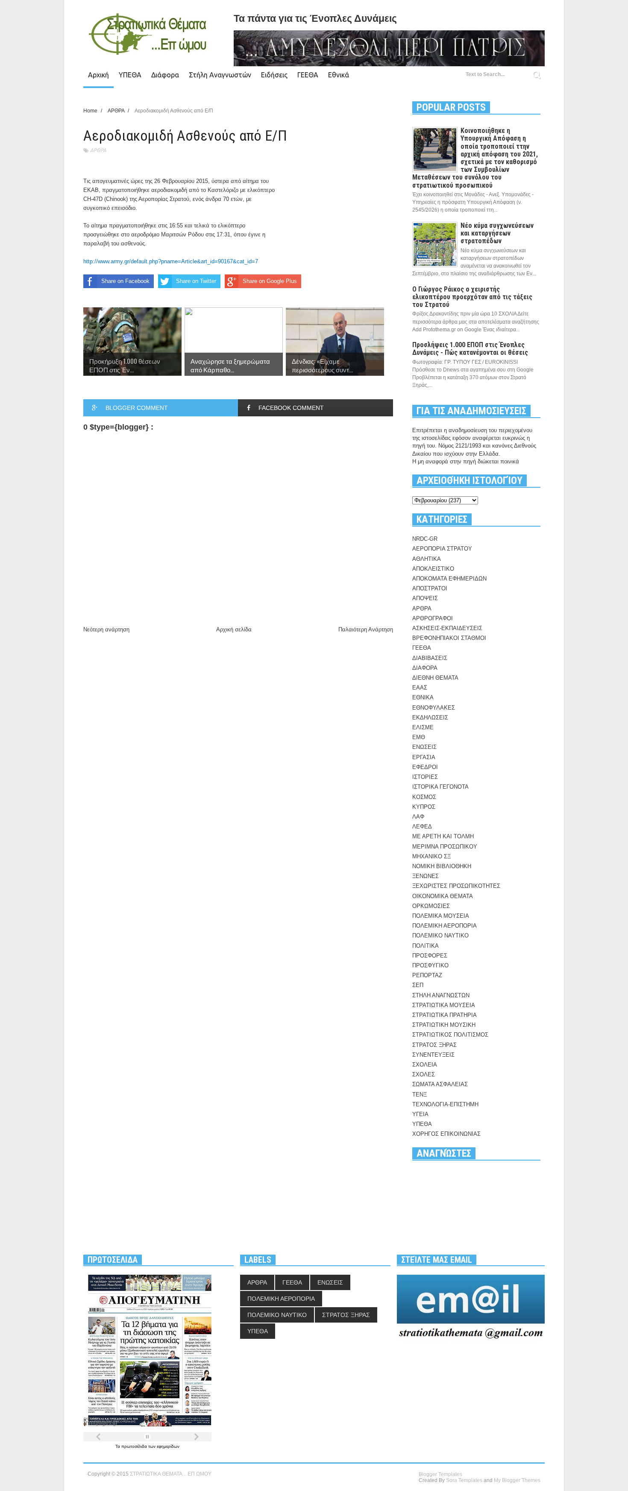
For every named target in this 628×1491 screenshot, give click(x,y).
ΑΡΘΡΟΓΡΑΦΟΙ (432, 618)
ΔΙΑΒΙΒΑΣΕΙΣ (429, 658)
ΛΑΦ (418, 816)
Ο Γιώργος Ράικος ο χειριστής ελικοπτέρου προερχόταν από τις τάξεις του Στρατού (472, 297)
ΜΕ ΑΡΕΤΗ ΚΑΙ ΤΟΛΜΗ (443, 836)
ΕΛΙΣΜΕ (423, 727)
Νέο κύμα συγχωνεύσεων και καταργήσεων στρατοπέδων (497, 233)
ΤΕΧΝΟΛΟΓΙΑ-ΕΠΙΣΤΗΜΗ (445, 1104)
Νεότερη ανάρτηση (106, 629)
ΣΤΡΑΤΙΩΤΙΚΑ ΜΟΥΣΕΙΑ (443, 1005)
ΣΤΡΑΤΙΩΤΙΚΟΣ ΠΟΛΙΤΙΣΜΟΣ (450, 1034)
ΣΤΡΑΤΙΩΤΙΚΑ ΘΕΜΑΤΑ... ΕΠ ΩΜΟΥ (170, 1474)
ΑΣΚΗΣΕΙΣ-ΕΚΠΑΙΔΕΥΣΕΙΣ (447, 628)
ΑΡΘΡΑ (98, 150)
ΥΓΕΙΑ (420, 1114)
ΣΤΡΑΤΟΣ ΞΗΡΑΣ (434, 1045)
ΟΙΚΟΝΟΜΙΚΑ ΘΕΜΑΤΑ (442, 896)
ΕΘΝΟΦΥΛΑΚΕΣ (433, 707)
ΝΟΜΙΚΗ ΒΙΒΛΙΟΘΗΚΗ (441, 866)
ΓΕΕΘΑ (307, 75)
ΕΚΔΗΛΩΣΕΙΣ (430, 717)
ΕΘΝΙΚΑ (423, 697)
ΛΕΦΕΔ (422, 826)
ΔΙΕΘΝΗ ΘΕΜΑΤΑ (435, 678)
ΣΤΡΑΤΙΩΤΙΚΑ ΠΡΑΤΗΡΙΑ (444, 1015)
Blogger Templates (440, 1474)
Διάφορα (165, 75)
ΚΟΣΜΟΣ (424, 797)
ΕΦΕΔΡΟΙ (425, 767)
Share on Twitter (196, 281)
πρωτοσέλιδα (134, 1446)
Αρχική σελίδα (234, 629)
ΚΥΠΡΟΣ (423, 807)
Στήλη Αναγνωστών (220, 75)
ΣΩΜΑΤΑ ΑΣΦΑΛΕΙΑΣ (440, 1084)
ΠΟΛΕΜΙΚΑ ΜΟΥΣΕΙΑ (440, 916)
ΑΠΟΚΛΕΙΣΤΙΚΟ (433, 569)
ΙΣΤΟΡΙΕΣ (425, 777)
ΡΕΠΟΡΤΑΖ (427, 975)
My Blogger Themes (517, 1480)
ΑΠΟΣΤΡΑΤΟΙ (429, 588)
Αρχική (98, 75)
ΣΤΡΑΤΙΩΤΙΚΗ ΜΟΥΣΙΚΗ (443, 1025)
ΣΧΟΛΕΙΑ (424, 1064)
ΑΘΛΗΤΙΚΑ (426, 559)
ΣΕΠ (417, 985)
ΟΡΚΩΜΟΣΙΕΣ (431, 906)
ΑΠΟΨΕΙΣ (425, 598)
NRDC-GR (424, 539)
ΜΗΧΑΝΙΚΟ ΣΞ (431, 856)
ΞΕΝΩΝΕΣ (425, 876)
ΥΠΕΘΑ (130, 75)
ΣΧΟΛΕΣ (423, 1074)
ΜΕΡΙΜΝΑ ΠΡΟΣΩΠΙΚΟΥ (444, 846)
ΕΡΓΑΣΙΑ (423, 757)
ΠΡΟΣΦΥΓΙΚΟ (430, 965)
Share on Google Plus (270, 281)
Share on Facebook (125, 281)
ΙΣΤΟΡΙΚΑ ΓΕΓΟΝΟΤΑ (440, 787)
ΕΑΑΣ (419, 687)
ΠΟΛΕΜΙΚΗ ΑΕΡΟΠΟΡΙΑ (444, 925)
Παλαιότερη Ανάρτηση (365, 629)
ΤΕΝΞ (419, 1094)
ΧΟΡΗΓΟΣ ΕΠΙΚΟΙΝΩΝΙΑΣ (446, 1134)
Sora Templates (464, 1480)
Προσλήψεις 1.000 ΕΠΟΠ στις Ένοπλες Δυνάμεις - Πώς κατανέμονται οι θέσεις (470, 349)
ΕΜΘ (418, 737)
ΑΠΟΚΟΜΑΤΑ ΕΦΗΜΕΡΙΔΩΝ (449, 578)
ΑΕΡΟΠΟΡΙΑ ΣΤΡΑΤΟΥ (442, 548)
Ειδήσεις (274, 75)
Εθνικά (338, 75)
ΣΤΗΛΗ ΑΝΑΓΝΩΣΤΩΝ (441, 995)
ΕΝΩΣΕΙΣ (424, 747)
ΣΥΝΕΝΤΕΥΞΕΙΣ (433, 1055)
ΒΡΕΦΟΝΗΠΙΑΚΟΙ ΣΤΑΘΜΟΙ (449, 638)
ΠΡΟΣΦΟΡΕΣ (429, 955)
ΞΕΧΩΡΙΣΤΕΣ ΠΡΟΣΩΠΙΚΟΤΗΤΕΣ (456, 886)
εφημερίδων (168, 1446)
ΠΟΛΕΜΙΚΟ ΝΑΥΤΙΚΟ (440, 935)
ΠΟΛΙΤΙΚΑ (425, 946)
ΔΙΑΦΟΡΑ (424, 668)
